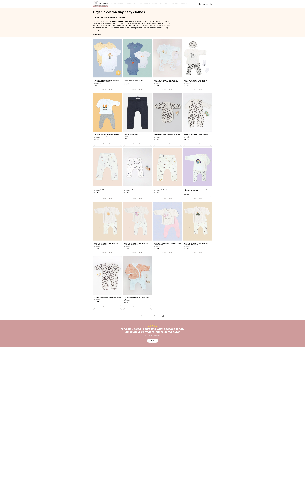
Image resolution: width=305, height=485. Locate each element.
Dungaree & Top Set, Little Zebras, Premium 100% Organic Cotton (196, 135)
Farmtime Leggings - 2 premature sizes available (167, 189)
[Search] (203, 4)
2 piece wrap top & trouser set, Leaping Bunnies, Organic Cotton (137, 298)
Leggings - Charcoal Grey (131, 134)
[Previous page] (142, 315)
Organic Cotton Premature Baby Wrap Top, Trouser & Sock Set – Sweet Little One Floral (166, 81)
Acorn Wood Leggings (130, 189)
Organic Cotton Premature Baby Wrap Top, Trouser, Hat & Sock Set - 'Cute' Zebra (195, 81)
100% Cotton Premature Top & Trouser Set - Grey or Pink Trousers (167, 244)
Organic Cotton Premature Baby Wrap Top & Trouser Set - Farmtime (106, 244)
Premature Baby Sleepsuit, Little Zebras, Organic (107, 297)
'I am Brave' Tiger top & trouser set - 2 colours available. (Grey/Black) (106, 135)
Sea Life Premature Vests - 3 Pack (133, 80)
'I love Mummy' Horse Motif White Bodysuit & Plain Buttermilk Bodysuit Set (106, 81)
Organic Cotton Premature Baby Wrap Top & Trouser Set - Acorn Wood (196, 189)
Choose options (107, 89)
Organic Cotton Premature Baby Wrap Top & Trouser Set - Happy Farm (196, 244)
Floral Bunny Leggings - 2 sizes (102, 189)
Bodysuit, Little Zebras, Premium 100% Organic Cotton (167, 135)
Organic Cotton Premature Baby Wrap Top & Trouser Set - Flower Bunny (136, 244)
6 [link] (163, 315)
